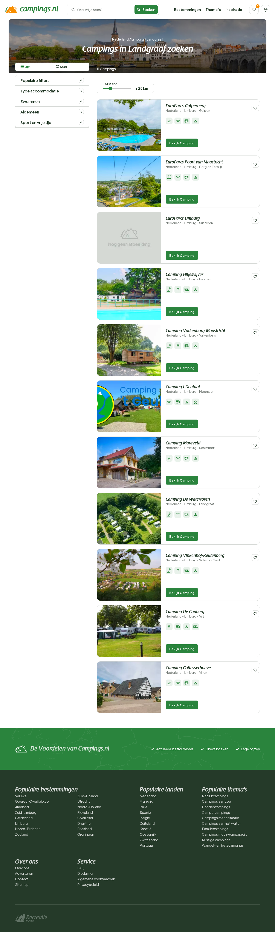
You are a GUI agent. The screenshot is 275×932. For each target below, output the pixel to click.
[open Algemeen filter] (81, 111)
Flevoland (85, 812)
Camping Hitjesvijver (188, 277)
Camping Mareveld (190, 445)
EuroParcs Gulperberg (188, 108)
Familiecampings (215, 828)
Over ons (22, 868)
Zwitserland (149, 840)
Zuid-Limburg (25, 812)
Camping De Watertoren (190, 501)
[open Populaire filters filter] (81, 80)
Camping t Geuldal (190, 389)
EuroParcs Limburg (189, 220)
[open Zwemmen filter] (81, 101)
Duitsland (147, 823)
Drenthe (84, 823)
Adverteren (24, 873)
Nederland (120, 39)
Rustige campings (216, 840)
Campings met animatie (220, 818)
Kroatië (145, 828)
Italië (143, 807)
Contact (22, 879)
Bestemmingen (187, 9)
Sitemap (22, 884)
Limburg (137, 39)
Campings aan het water (221, 823)
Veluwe (21, 796)
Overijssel (85, 818)
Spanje (145, 812)
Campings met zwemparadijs (224, 834)
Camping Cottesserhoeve (188, 670)
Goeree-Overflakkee (32, 801)
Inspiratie (234, 9)
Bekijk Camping (181, 143)
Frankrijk (146, 801)
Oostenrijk (148, 834)
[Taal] (265, 9)
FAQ (80, 868)
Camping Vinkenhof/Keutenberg (195, 558)
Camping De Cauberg (185, 614)
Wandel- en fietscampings (223, 845)
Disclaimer (85, 873)
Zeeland (21, 834)
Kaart (63, 66)
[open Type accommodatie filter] (81, 90)
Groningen (85, 834)
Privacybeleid (88, 884)
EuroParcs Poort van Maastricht (194, 164)
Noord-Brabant (27, 828)
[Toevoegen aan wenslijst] (255, 108)
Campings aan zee (216, 801)
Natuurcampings (215, 796)
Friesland (84, 828)
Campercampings (216, 812)
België (145, 818)
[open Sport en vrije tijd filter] (81, 122)
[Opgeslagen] (254, 9)
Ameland (22, 807)
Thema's (213, 9)
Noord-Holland (89, 807)
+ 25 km (141, 88)
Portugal (146, 845)
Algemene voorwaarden (96, 879)
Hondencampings (216, 807)
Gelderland (24, 818)
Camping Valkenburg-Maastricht (195, 333)
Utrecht (83, 801)
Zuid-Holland (87, 796)
